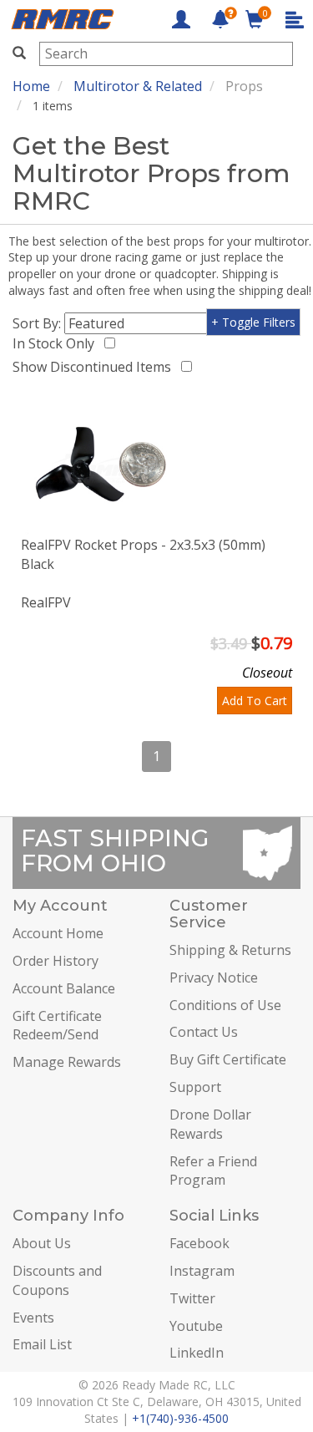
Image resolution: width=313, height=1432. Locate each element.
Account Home (58, 933)
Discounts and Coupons (57, 1280)
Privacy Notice (213, 977)
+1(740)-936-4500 (180, 1418)
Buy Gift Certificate (227, 1059)
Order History (55, 961)
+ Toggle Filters (253, 322)
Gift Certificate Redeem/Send (57, 1025)
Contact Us (203, 1032)
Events (33, 1317)
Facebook (199, 1243)
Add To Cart (254, 700)
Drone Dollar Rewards (210, 1124)
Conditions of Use (225, 1005)
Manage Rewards (67, 1062)
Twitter (192, 1298)
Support (195, 1087)
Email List (42, 1344)
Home (31, 86)
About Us (42, 1243)
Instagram (202, 1271)
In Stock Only (57, 343)
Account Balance (64, 988)
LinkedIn (196, 1352)
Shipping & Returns (230, 950)
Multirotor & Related (137, 86)
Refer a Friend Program (213, 1171)
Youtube (196, 1326)
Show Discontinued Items (95, 367)
